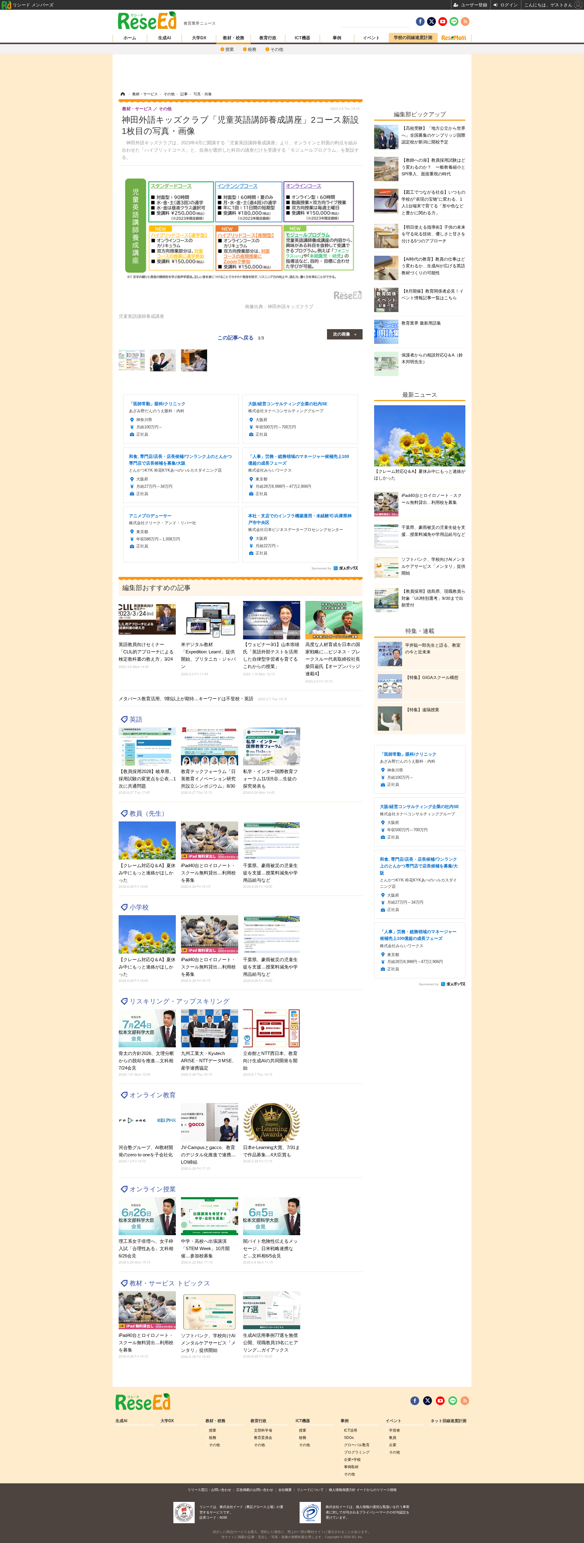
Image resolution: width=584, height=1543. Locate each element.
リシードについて (310, 1490)
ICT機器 (302, 37)
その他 (276, 49)
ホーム (129, 37)
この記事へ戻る (240, 337)
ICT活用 (350, 1430)
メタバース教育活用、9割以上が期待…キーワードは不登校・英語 (203, 698)
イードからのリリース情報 (376, 1490)
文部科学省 (263, 1430)
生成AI (164, 37)
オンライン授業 (153, 1189)
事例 (337, 37)
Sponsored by (321, 568)
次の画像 (341, 334)
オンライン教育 (153, 1094)
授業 (229, 49)
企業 (392, 1445)
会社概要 (285, 1490)
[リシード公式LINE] (453, 1400)
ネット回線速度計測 (448, 1421)
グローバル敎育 (357, 1445)
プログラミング (357, 1452)
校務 (252, 49)
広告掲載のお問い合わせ (254, 1490)
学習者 (394, 1430)
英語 (136, 719)
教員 (392, 1438)
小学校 (139, 907)
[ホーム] (123, 94)
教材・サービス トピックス (170, 1283)
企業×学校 (352, 1459)
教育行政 (267, 37)
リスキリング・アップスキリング (180, 1001)
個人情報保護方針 (342, 1490)
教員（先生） (149, 813)
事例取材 (351, 1467)
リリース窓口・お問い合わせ (209, 1490)
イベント (371, 37)
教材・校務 (233, 37)
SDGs (349, 1438)
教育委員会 (263, 1438)
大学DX (199, 37)
